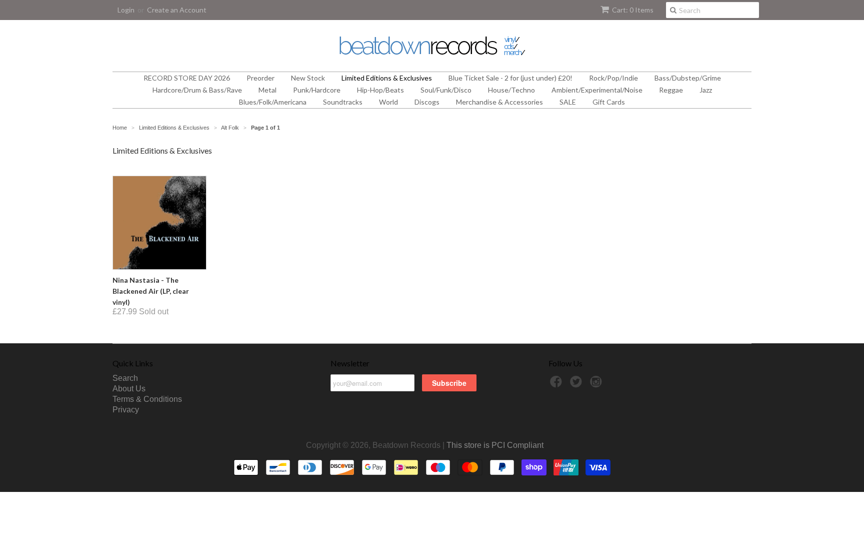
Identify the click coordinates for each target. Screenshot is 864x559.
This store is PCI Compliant (495, 445)
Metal (267, 90)
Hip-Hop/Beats (380, 90)
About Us (129, 388)
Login (126, 10)
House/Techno (511, 90)
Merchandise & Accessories (499, 102)
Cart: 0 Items (633, 10)
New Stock (308, 78)
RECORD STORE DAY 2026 (187, 78)
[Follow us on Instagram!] (597, 384)
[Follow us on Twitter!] (577, 384)
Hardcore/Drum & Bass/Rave (197, 90)
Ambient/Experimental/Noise (597, 90)
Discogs (427, 102)
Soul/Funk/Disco (446, 90)
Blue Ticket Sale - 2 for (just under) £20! (510, 78)
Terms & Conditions (147, 399)
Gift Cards (608, 102)
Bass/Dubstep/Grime (687, 78)
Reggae (671, 90)
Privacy (125, 409)
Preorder (260, 78)
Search (125, 378)
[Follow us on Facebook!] (557, 384)
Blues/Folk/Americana (272, 102)
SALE (568, 102)
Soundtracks (342, 102)
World (388, 102)
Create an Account (176, 10)
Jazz (706, 90)
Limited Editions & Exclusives (387, 78)
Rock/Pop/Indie (613, 78)
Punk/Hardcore (316, 90)
